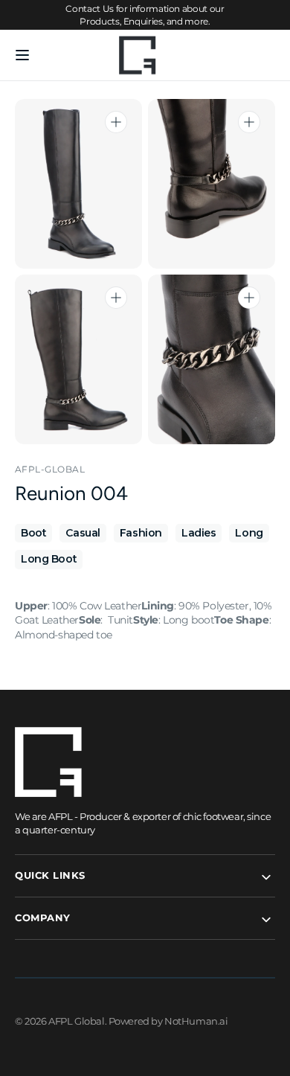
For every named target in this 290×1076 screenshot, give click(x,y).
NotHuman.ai (196, 1021)
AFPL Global (76, 1021)
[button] (22, 55)
